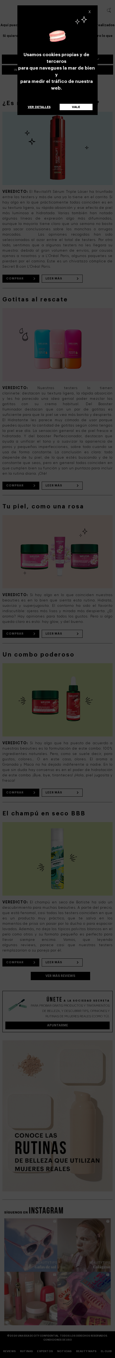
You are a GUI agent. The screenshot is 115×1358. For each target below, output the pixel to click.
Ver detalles (39, 107)
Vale (76, 107)
